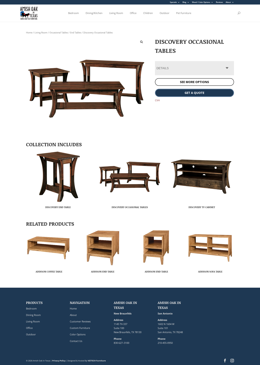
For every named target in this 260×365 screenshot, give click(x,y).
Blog (184, 2)
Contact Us (76, 341)
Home (29, 32)
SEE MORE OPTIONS (194, 82)
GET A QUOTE (194, 93)
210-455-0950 (165, 343)
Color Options (78, 334)
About (228, 2)
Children (148, 13)
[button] (141, 42)
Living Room (116, 13)
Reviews (219, 2)
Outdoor (164, 13)
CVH (157, 100)
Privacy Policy (58, 360)
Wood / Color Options (201, 2)
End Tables (75, 32)
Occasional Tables (59, 32)
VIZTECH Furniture (97, 360)
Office (133, 13)
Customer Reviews (80, 321)
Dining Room (33, 315)
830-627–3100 (121, 343)
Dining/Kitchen (94, 13)
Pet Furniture (183, 13)
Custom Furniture (80, 328)
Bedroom (73, 13)
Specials (173, 2)
